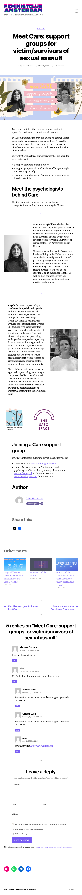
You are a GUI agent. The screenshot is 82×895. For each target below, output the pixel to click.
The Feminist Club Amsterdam (24, 889)
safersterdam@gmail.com (43, 463)
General (41, 28)
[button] (14, 420)
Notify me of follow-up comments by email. (28, 829)
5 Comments (59, 66)
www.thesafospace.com (25, 476)
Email (44, 804)
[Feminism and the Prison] (41, 564)
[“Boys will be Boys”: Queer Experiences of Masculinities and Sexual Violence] (15, 564)
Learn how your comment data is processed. (54, 847)
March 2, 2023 (43, 66)
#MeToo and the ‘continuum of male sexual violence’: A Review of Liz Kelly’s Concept (65, 578)
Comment (16, 784)
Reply (15, 660)
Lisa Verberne (27, 66)
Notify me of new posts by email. (25, 834)
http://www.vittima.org (41, 746)
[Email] (41, 503)
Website (15, 814)
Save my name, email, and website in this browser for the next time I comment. (40, 824)
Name (15, 804)
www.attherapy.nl (23, 473)
